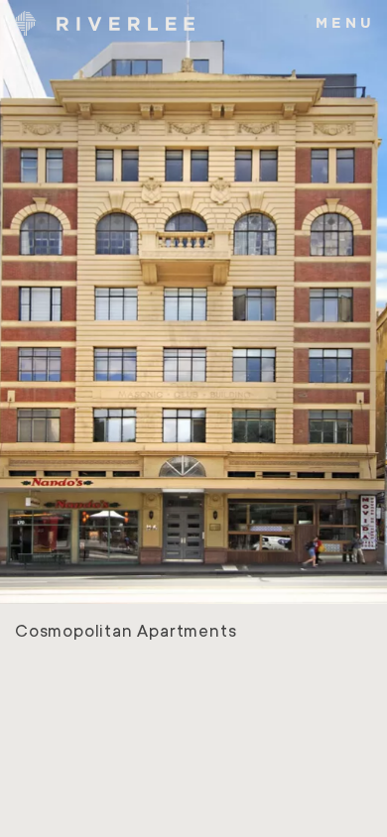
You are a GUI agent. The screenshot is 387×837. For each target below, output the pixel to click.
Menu (346, 22)
